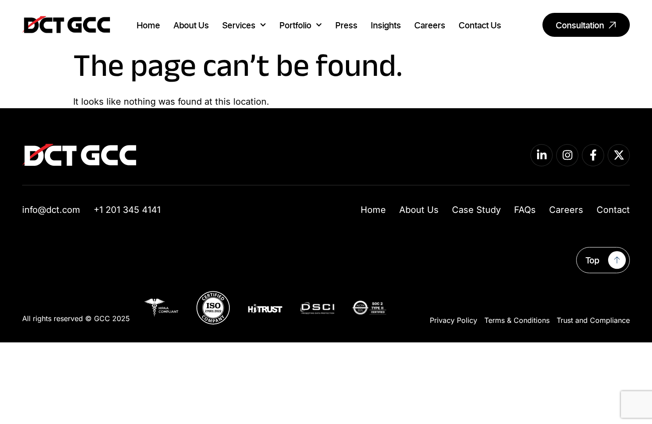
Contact (613, 209)
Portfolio (295, 25)
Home (148, 25)
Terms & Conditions (517, 320)
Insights (386, 25)
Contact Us (480, 25)
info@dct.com (51, 209)
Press (346, 25)
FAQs (525, 209)
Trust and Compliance (593, 320)
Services (238, 25)
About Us (191, 25)
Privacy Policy (453, 320)
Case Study (476, 209)
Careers (429, 25)
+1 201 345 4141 (127, 209)
